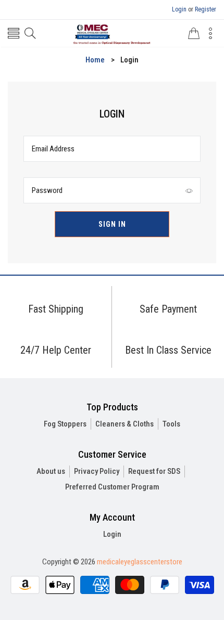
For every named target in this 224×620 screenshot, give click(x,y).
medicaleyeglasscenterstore (139, 561)
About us (50, 471)
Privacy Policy (96, 471)
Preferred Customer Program (112, 487)
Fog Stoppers (65, 424)
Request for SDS (154, 471)
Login (179, 9)
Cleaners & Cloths (124, 424)
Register (205, 9)
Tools (171, 424)
